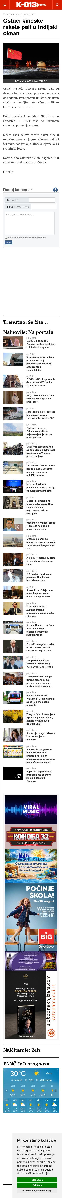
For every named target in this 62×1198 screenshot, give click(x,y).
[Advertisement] (31, 282)
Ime (12, 200)
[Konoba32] (31, 836)
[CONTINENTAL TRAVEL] (31, 865)
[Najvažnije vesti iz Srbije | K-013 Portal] (31, 4)
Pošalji (8, 242)
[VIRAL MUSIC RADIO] (31, 809)
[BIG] (31, 916)
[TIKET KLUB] (31, 960)
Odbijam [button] (37, 1185)
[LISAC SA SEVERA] (31, 1004)
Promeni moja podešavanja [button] (37, 1190)
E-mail (18, 206)
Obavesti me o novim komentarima (27, 237)
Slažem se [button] (37, 1179)
